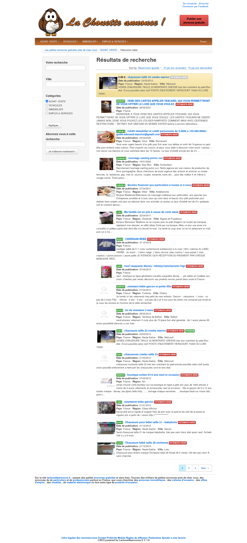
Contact (102, 537)
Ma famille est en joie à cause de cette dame (151, 212)
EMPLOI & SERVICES (114, 41)
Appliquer (53, 125)
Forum (203, 41)
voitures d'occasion (183, 480)
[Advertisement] (123, 508)
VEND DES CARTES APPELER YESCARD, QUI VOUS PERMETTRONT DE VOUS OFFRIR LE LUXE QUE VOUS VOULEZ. (163, 102)
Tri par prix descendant (200, 68)
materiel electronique (79, 482)
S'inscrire (203, 3)
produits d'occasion (126, 482)
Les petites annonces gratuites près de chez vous (71, 50)
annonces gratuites (104, 477)
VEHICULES (69, 41)
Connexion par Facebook (195, 6)
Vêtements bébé (179, 77)
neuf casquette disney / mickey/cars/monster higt (154, 266)
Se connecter (190, 3)
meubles (56, 482)
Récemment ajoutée (148, 68)
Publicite (112, 537)
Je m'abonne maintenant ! (61, 151)
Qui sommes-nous (87, 537)
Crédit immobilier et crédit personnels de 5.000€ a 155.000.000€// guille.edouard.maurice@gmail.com (161, 132)
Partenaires (155, 537)
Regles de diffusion (137, 537)
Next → (205, 468)
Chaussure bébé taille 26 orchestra (146, 442)
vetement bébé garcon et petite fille (149, 286)
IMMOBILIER (89, 41)
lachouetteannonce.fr (59, 477)
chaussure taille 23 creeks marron (148, 77)
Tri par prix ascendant (174, 68)
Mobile (122, 537)
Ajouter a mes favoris (174, 537)
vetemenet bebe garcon (138, 401)
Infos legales (68, 537)
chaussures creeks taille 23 (141, 354)
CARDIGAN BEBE (135, 239)
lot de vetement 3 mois (139, 310)
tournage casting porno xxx (145, 158)
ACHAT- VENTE (48, 41)
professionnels (81, 480)
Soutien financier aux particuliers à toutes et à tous (159, 185)
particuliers (59, 480)
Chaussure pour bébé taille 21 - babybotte (151, 422)
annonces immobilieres (152, 480)
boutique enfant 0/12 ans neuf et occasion (153, 374)
